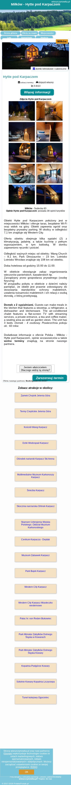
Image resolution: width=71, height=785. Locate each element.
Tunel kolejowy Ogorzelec (35, 697)
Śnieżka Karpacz (35, 490)
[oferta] (34, 68)
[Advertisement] (35, 745)
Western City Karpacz (35, 587)
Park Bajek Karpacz (35, 571)
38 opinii (51, 211)
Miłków (61, 41)
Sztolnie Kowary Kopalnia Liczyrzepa (35, 681)
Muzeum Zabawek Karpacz (36, 555)
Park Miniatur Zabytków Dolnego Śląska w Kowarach (35, 635)
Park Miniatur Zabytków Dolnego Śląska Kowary (35, 651)
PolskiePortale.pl (21, 784)
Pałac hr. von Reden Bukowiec (35, 618)
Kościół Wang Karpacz (35, 427)
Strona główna (10, 33)
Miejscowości (47, 33)
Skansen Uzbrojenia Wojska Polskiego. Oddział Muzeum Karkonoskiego (35, 525)
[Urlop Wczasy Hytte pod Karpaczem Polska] (22, 120)
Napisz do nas (45, 779)
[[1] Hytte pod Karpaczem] (35, 56)
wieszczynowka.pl (60, 1)
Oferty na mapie (29, 33)
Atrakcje (44, 37)
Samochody (26, 37)
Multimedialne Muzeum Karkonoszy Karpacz (35, 476)
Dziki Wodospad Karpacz (35, 443)
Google (8, 753)
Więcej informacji (37, 92)
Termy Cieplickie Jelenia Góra (35, 411)
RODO (33, 767)
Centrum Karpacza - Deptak (35, 539)
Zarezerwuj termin (49, 378)
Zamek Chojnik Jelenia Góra (35, 395)
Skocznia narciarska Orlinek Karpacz (36, 506)
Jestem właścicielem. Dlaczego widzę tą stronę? (35, 369)
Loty (9, 37)
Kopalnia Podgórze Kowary (35, 666)
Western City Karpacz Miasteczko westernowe (35, 604)
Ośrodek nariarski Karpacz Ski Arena (35, 458)
